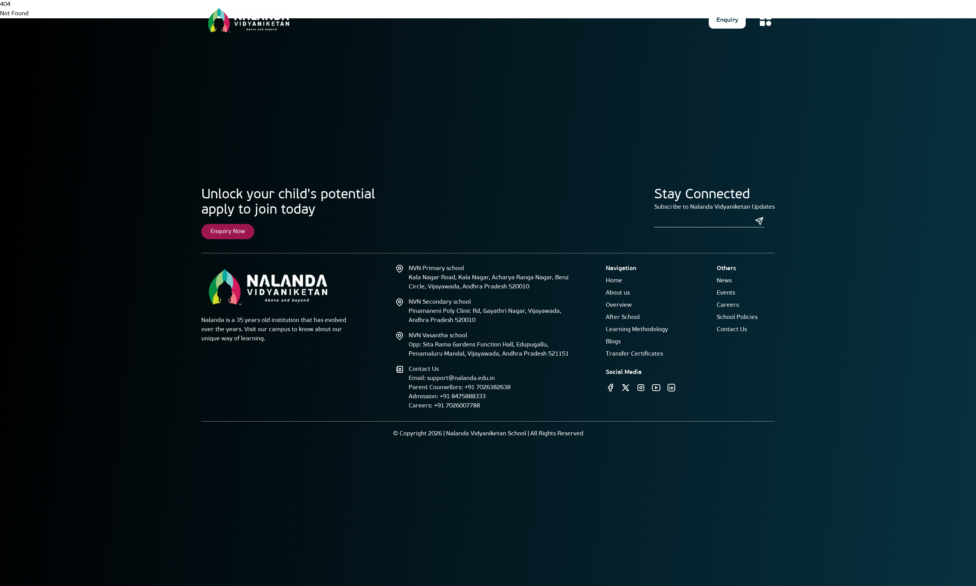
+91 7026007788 (457, 406)
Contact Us (732, 330)
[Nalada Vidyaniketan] (248, 20)
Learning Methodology (637, 330)
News (724, 281)
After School (623, 317)
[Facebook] (610, 387)
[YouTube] (656, 387)
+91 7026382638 (487, 388)
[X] (625, 387)
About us (618, 293)
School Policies (737, 317)
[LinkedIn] (671, 387)
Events (726, 293)
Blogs (613, 342)
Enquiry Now (227, 232)
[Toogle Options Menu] (765, 20)
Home (614, 281)
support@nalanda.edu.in (461, 378)
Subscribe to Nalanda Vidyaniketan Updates (714, 207)
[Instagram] (640, 387)
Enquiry (727, 20)
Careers (728, 305)
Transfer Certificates (634, 354)
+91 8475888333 (463, 397)
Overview (619, 305)
